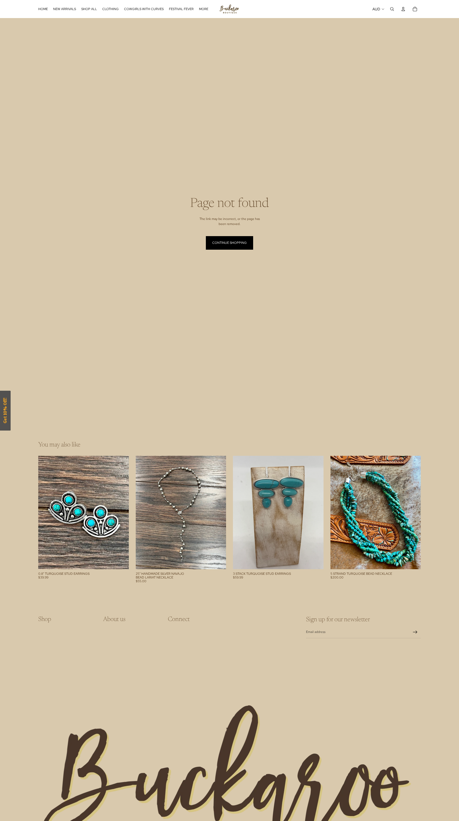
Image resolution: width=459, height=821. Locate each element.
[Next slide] (218, 512)
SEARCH (44, 631)
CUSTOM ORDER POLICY (57, 652)
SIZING (43, 673)
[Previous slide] (144, 512)
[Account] (403, 9)
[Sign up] (415, 632)
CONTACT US (48, 666)
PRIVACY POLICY (51, 680)
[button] (5, 411)
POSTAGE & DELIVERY (55, 659)
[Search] (392, 9)
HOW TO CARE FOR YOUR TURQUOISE (67, 645)
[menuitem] (203, 9)
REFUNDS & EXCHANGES (57, 638)
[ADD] (120, 561)
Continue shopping (229, 243)
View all (415, 445)
